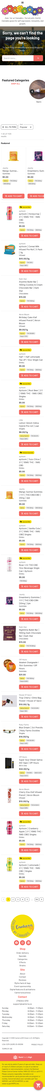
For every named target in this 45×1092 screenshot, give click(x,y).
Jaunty (5, 168)
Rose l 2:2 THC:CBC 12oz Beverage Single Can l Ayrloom (29, 568)
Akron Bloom (24, 314)
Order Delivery (22, 953)
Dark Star (23, 279)
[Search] (38, 58)
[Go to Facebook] (16, 942)
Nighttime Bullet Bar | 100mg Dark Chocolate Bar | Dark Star (30, 633)
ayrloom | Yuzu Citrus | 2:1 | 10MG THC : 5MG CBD (30, 462)
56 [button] (37, 899)
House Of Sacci (25, 695)
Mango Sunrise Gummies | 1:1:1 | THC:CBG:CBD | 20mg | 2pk (30, 495)
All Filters (10, 127)
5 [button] (27, 899)
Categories (22, 959)
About (22, 973)
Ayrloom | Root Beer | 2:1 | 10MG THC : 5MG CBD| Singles (31, 393)
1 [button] (8, 899)
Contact (22, 977)
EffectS (22, 962)
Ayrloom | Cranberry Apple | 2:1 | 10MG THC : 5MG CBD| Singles (30, 831)
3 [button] (17, 899)
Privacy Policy (37, 1045)
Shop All (15, 83)
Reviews (22, 980)
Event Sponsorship (22, 986)
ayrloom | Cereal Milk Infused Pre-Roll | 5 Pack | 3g (30, 249)
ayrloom (22, 211)
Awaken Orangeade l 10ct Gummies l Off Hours (28, 665)
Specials (22, 956)
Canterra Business (22, 992)
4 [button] (22, 899)
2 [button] (13, 899)
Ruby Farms (24, 725)
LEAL (21, 420)
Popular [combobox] (23, 127)
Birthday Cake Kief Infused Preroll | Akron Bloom (29, 320)
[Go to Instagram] (22, 942)
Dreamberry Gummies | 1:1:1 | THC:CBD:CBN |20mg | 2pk (30, 600)
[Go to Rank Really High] (22, 1057)
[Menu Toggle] (22, 2)
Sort (21, 124)
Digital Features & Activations (22, 989)
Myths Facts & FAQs (22, 983)
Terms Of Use (7, 1049)
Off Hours (23, 659)
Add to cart (15, 196)
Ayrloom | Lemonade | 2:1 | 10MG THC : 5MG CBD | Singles (29, 868)
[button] (14, 173)
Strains (22, 965)
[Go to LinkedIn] (28, 942)
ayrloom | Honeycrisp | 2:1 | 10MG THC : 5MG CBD (30, 217)
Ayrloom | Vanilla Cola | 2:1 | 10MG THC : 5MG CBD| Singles (30, 531)
